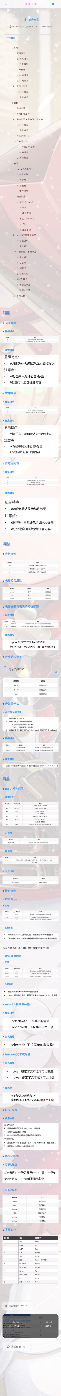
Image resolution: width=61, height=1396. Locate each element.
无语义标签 (24, 284)
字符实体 (21, 295)
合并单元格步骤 (27, 146)
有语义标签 (24, 290)
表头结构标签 (23, 135)
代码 (24, 207)
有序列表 (21, 69)
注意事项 (23, 64)
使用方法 (23, 273)
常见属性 (23, 246)
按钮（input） (26, 202)
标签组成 (23, 58)
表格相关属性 (23, 113)
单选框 (22, 185)
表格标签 (21, 108)
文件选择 (23, 190)
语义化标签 (22, 279)
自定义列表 (22, 86)
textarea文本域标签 (26, 251)
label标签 (21, 268)
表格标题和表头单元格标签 (30, 119)
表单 (16, 163)
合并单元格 (22, 141)
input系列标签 (24, 168)
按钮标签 (21, 196)
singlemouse (18, 26)
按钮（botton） (27, 218)
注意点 (22, 262)
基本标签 (23, 174)
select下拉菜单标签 (26, 235)
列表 (16, 47)
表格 (16, 102)
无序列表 (21, 53)
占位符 (22, 180)
